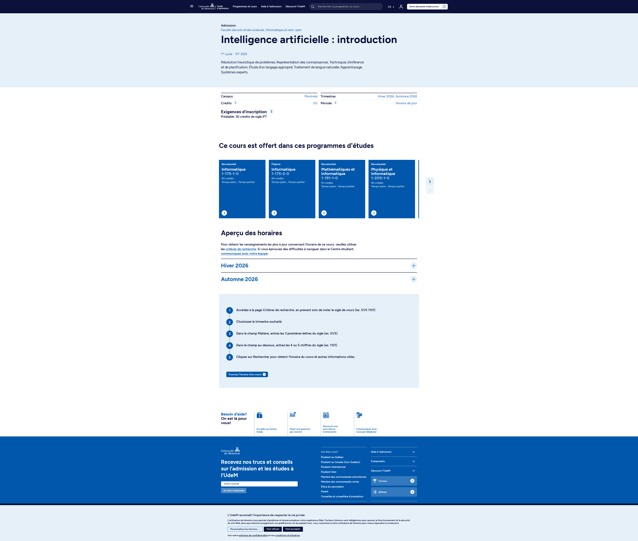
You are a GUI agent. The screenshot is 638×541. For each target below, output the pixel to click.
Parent (324, 491)
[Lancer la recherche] (312, 6)
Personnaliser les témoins (245, 529)
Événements (378, 461)
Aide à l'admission (271, 6)
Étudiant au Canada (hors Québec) (340, 462)
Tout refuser (272, 529)
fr (390, 7)
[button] (191, 6)
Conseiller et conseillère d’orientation (342, 496)
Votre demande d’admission (424, 6)
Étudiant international (333, 466)
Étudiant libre (328, 471)
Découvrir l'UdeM (295, 6)
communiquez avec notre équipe (244, 253)
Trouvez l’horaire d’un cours (244, 374)
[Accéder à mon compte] (401, 6)
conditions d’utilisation (287, 535)
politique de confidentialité (253, 535)
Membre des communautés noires (340, 481)
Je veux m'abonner (233, 490)
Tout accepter (292, 529)
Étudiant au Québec (332, 457)
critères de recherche (241, 249)
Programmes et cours (245, 6)
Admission (228, 25)
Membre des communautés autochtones (343, 476)
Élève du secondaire (332, 486)
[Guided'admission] (269, 450)
